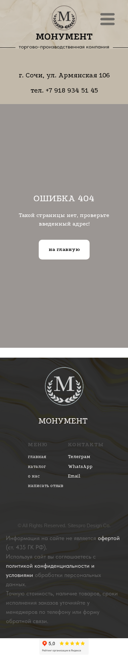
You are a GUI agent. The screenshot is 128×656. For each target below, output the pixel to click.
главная (37, 456)
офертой (109, 538)
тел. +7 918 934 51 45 (64, 90)
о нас (34, 476)
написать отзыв (45, 485)
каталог (37, 466)
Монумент (64, 36)
